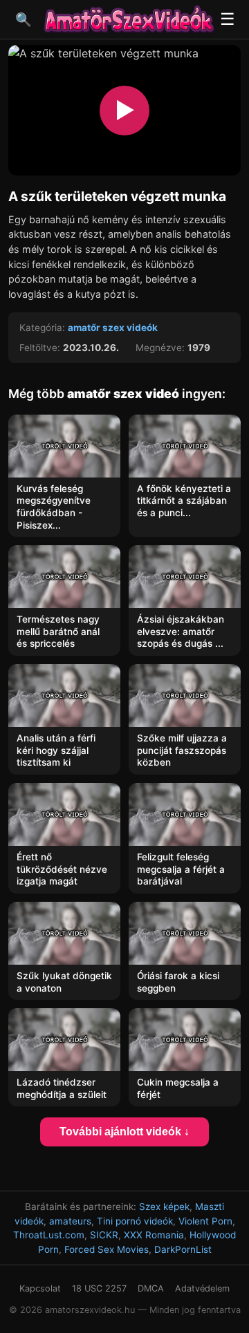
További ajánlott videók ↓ (124, 1131)
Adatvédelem (202, 1288)
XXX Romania (154, 1234)
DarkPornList (183, 1249)
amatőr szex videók (113, 327)
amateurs (70, 1221)
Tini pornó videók (135, 1221)
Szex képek (164, 1206)
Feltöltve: (39, 347)
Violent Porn (205, 1221)
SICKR (104, 1234)
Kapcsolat (40, 1288)
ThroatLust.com (48, 1234)
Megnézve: (160, 347)
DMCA (151, 1288)
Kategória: (42, 327)
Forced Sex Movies (106, 1249)
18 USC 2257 (99, 1288)
